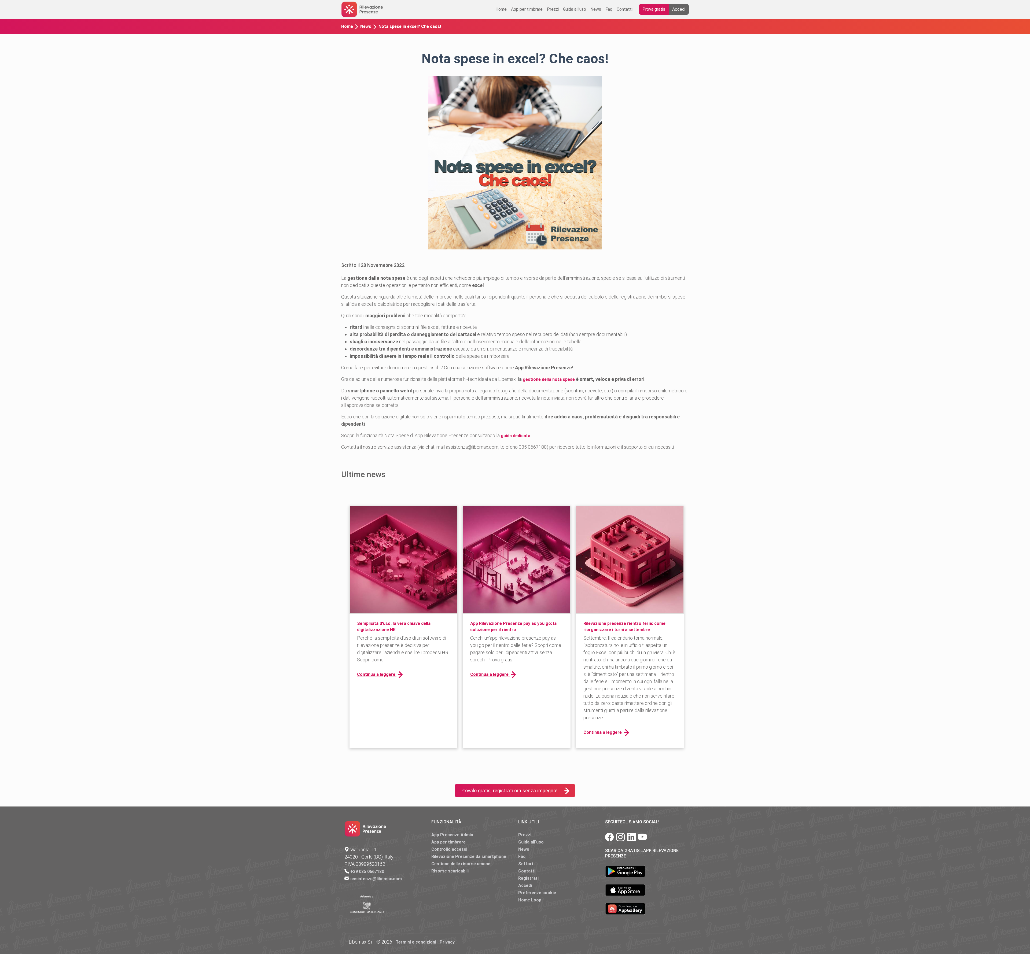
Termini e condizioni (416, 942)
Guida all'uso (574, 9)
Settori (525, 863)
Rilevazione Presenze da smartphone (468, 856)
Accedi (678, 9)
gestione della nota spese (549, 379)
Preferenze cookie (537, 892)
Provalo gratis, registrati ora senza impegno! (508, 790)
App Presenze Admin (452, 834)
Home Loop (529, 900)
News (595, 9)
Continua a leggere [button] (376, 674)
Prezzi (553, 9)
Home (501, 9)
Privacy (447, 942)
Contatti (624, 9)
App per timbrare (527, 9)
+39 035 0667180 (367, 871)
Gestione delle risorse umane (460, 863)
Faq (608, 9)
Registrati (528, 878)
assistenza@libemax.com (376, 878)
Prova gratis (653, 9)
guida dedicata (515, 435)
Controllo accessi (449, 849)
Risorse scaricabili (450, 871)
